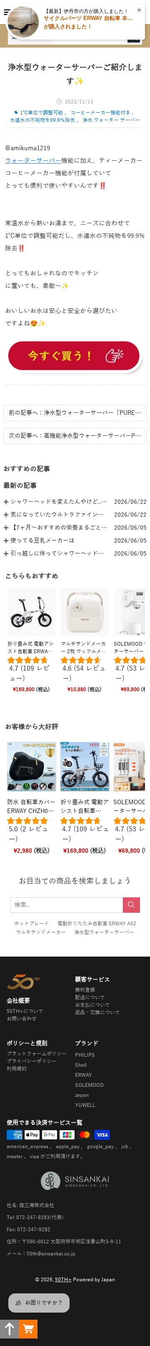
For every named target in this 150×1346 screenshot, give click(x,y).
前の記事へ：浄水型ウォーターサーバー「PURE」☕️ (75, 413)
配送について (90, 997)
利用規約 (17, 1069)
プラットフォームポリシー (37, 1054)
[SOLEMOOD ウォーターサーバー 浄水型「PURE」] (75, 357)
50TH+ (63, 1280)
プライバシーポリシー (32, 1061)
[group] (32, 671)
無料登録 (85, 990)
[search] (131, 905)
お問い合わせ (22, 1019)
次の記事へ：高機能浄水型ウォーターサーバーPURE (75, 436)
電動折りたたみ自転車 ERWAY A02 (97, 924)
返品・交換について (97, 1012)
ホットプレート (31, 924)
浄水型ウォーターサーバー (104, 932)
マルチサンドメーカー (41, 932)
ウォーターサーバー (33, 160)
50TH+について (25, 1011)
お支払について (92, 1005)
